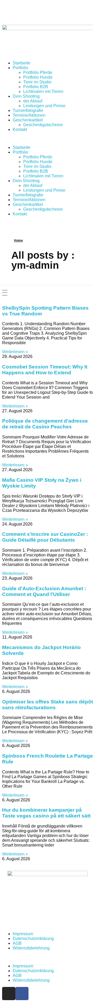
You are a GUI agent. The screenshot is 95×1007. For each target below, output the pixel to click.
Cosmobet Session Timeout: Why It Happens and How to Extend (44, 369)
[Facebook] (21, 993)
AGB (17, 943)
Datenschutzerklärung (33, 938)
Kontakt (20, 129)
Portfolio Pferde (37, 72)
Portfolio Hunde (38, 77)
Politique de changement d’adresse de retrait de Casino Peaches (45, 423)
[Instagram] (8, 993)
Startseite (21, 63)
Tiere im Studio (37, 82)
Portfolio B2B (35, 86)
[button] (47, 138)
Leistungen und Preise (44, 105)
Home (18, 240)
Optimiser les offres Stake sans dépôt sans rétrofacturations (47, 704)
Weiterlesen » (15, 351)
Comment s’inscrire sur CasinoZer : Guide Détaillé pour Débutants (45, 537)
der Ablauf (32, 101)
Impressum (23, 934)
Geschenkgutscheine (43, 124)
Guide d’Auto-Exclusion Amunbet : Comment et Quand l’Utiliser (44, 591)
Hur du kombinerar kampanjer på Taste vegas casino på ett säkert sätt (46, 813)
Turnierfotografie (28, 110)
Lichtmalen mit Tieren (43, 91)
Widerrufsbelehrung (31, 948)
